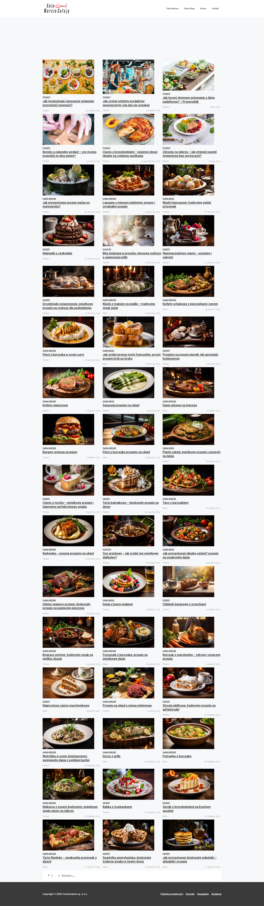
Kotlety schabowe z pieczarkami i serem (190, 304)
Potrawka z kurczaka (177, 756)
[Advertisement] (132, 37)
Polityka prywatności (172, 894)
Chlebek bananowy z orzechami (184, 604)
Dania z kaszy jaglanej (118, 604)
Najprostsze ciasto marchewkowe (66, 705)
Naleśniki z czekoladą (57, 253)
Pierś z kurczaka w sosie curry (63, 354)
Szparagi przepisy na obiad (121, 405)
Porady (46, 97)
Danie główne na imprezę (180, 405)
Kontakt (190, 894)
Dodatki (215, 8)
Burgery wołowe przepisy (60, 452)
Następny (68, 875)
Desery (203, 8)
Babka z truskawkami (117, 807)
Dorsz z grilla (111, 756)
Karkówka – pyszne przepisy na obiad (68, 553)
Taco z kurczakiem (176, 502)
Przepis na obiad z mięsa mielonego (127, 705)
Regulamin (203, 894)
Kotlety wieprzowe (55, 405)
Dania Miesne (173, 8)
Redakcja (216, 894)
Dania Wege (189, 8)
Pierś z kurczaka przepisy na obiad (126, 452)
